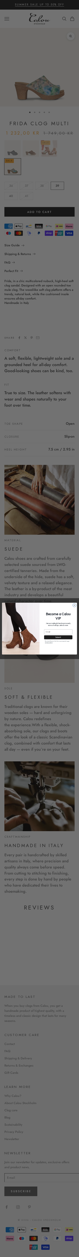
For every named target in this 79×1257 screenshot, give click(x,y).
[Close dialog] (74, 605)
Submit (58, 637)
